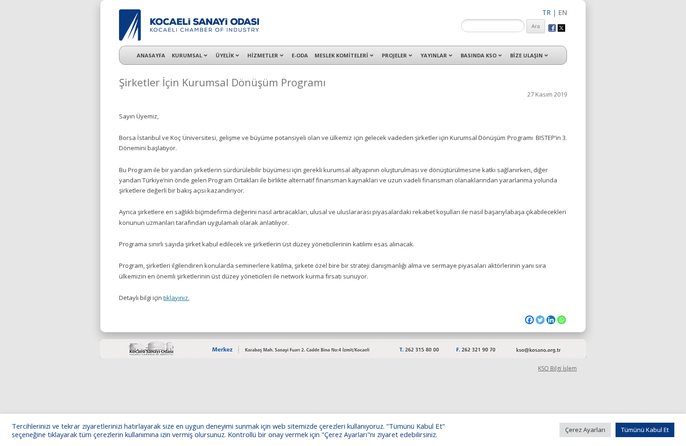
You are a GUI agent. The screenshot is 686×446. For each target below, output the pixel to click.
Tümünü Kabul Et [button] (645, 429)
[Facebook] (529, 319)
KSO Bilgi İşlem (557, 368)
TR (546, 12)
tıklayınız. (176, 297)
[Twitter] (540, 319)
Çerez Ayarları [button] (585, 429)
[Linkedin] (550, 319)
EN (562, 12)
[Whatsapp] (561, 319)
